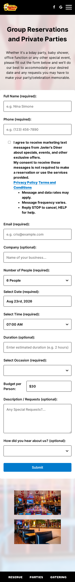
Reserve (15, 577)
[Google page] (61, 7)
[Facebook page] (54, 7)
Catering (58, 577)
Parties (36, 577)
